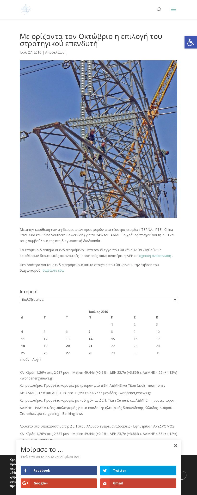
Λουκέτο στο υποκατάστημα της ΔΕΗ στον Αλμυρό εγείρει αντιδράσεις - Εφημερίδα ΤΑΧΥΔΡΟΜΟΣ (97, 426)
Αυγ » (36, 359)
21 (90, 345)
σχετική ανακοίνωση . (155, 255)
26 (45, 353)
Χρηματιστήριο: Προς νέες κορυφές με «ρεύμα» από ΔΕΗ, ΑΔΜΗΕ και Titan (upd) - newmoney (92, 385)
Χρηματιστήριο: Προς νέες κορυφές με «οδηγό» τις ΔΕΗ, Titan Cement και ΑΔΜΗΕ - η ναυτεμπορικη (97, 400)
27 (68, 353)
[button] (191, 42)
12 (45, 338)
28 (90, 353)
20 (68, 345)
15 (113, 338)
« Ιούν (25, 359)
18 (23, 345)
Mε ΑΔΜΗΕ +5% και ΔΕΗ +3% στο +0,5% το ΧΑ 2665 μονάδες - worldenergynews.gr (85, 393)
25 (23, 353)
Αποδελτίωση (56, 52)
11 (23, 338)
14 (90, 338)
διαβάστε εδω (53, 270)
